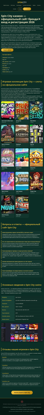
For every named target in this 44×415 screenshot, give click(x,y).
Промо (34, 5)
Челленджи (18, 5)
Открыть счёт (27, 8)
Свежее (14, 9)
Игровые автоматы (27, 5)
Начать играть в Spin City (22, 392)
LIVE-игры (13, 5)
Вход (20, 9)
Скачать (39, 5)
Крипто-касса (6, 5)
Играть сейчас (7, 50)
